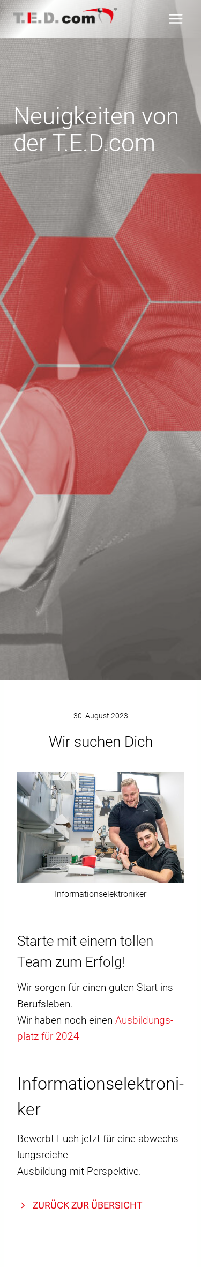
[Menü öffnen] (175, 18)
